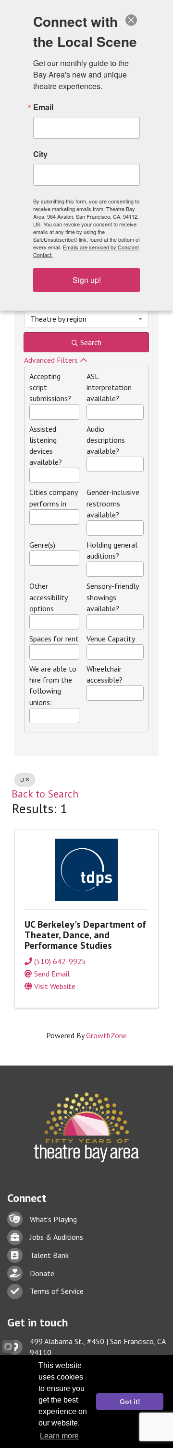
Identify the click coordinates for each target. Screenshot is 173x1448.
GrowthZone (106, 1035)
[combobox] (86, 318)
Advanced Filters (51, 360)
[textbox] (33, 410)
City (40, 154)
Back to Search (45, 793)
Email (43, 107)
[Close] (131, 20)
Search (90, 342)
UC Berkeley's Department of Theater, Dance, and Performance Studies (85, 935)
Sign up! (87, 279)
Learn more (59, 1436)
